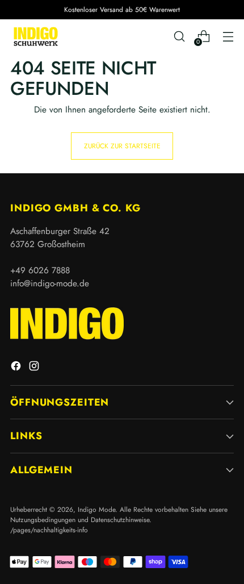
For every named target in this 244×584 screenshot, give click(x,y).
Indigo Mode (96, 509)
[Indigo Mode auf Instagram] (35, 368)
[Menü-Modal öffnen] (227, 36)
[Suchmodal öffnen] (179, 36)
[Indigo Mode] (35, 36)
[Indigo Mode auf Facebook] (17, 368)
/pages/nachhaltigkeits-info (49, 530)
